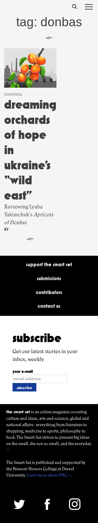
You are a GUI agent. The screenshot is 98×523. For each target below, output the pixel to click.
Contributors (49, 292)
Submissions (49, 278)
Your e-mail (23, 371)
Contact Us (49, 305)
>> (8, 449)
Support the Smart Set (49, 264)
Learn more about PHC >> (49, 475)
